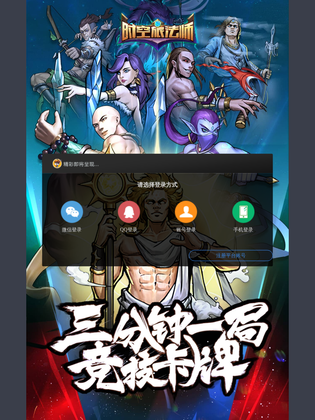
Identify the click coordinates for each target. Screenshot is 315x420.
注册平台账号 (231, 255)
